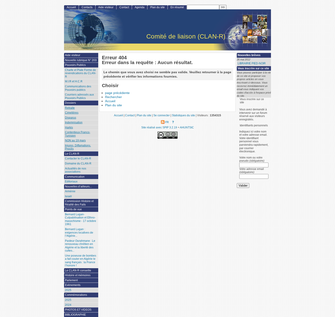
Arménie (70, 191)
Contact (124, 7)
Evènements (72, 285)
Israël (68, 196)
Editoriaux (71, 181)
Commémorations (76, 294)
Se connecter (161, 115)
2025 (68, 290)
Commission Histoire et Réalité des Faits (79, 203)
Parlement (71, 280)
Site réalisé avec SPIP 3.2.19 (159, 127)
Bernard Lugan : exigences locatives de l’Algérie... (79, 232)
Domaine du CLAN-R (78, 163)
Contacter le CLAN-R (78, 158)
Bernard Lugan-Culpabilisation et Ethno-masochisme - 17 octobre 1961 (80, 219)
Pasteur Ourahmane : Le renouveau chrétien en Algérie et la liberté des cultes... (80, 245)
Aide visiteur (105, 7)
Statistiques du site (183, 115)
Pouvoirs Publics (75, 65)
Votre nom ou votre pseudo (251, 159)
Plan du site (113, 105)
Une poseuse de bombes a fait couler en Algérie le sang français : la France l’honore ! (80, 260)
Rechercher (113, 97)
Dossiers (70, 102)
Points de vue (73, 209)
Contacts (87, 7)
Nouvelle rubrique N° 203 (81, 60)
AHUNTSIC (187, 127)
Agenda (139, 7)
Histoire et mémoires (77, 275)
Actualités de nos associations (75, 170)
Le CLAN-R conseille (78, 270)
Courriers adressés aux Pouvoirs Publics (79, 96)
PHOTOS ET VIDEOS (78, 309)
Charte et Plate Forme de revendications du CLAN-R (80, 73)
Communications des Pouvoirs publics (78, 88)
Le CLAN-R (72, 153)
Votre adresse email (251, 170)
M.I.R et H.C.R (73, 81)
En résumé (177, 7)
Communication (75, 176)
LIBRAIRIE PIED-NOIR (252, 63)
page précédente (117, 93)
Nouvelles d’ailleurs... (78, 186)
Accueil (110, 101)
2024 (68, 305)
